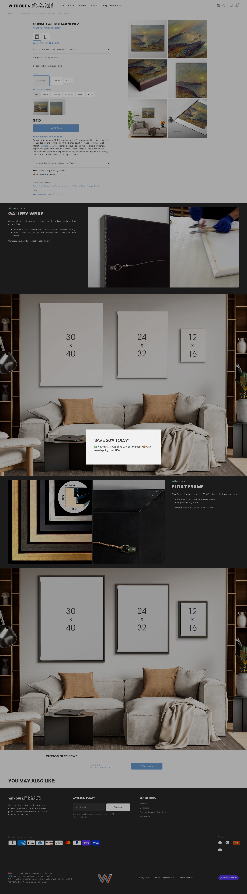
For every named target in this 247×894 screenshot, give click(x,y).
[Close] (156, 435)
